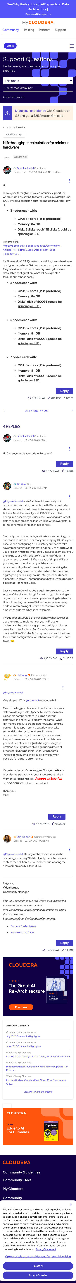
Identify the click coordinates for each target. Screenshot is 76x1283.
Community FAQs (17, 1180)
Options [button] (12, 134)
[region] (38, 1240)
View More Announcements (38, 1091)
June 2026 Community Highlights (23, 1046)
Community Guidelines (23, 926)
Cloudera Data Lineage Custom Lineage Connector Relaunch (38, 1056)
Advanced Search (13, 97)
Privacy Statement (46, 1249)
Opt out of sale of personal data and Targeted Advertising (38, 1256)
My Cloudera (13, 1188)
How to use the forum (22, 932)
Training (29, 30)
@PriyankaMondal (13, 501)
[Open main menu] (71, 46)
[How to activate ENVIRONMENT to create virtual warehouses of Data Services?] (72, 410)
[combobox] (38, 88)
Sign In (10, 45)
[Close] (71, 1204)
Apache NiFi (20, 156)
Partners (44, 30)
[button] (70, 179)
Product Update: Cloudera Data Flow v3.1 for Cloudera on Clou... (36, 1082)
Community (10, 30)
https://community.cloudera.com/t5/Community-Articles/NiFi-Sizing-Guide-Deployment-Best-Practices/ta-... (32, 249)
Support (60, 30)
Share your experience (31, 110)
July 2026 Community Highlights (23, 1036)
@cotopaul (32, 700)
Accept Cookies (38, 1275)
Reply (64, 391)
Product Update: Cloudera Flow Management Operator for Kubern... (37, 1068)
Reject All (38, 1265)
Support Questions (16, 127)
